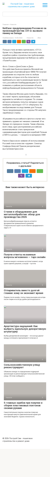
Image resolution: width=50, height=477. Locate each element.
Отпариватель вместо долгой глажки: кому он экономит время (23, 292)
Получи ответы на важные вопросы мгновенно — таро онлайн (25, 256)
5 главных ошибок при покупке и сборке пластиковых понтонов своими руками (23, 405)
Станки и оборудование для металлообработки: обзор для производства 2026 (22, 214)
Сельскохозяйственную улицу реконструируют (22, 366)
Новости (30, 38)
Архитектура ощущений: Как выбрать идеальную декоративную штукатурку (25, 329)
